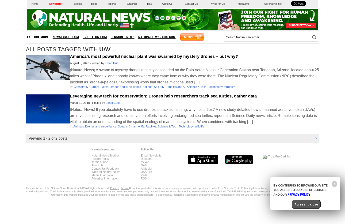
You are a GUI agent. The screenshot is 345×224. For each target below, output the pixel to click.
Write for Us (218, 3)
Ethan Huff (111, 63)
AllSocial (146, 168)
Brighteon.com (95, 37)
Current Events (98, 87)
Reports (111, 3)
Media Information (103, 175)
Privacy (114, 188)
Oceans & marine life (131, 126)
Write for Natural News (106, 172)
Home (34, 3)
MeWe (145, 162)
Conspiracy (81, 87)
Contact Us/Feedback (105, 168)
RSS (149, 3)
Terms (125, 188)
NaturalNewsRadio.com (157, 37)
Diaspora (147, 159)
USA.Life (146, 172)
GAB (144, 165)
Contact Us (191, 3)
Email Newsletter (151, 155)
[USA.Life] (178, 19)
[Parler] (184, 19)
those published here (141, 194)
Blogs (94, 3)
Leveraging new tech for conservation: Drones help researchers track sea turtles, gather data (163, 96)
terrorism (229, 87)
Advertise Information (105, 178)
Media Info (243, 3)
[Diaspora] (168, 19)
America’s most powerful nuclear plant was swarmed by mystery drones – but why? (154, 56)
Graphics (132, 3)
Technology (215, 87)
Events (78, 3)
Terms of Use (100, 162)
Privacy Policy (100, 159)
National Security (153, 87)
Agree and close (306, 204)
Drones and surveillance (125, 87)
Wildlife (199, 126)
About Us (167, 3)
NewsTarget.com (66, 37)
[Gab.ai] (162, 19)
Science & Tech (197, 87)
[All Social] (173, 19)
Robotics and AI (175, 87)
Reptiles (151, 126)
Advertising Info (273, 3)
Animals (78, 126)
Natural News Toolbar (105, 155)
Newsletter (55, 3)
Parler (145, 175)
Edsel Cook (113, 103)
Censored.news (122, 37)
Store (188, 37)
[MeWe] (157, 19)
